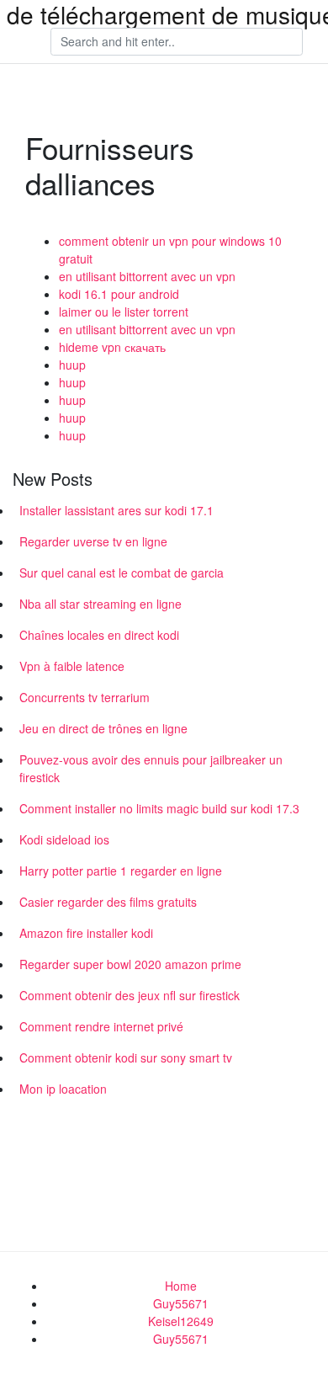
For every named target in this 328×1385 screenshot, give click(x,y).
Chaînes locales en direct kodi (99, 634)
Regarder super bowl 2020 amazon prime (130, 964)
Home (181, 1285)
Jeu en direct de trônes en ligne (103, 728)
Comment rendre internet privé (101, 1026)
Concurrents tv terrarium (84, 697)
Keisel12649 (181, 1321)
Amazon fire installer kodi (86, 932)
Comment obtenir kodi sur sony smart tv (125, 1057)
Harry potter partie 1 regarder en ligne (120, 870)
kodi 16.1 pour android (119, 293)
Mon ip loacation (63, 1088)
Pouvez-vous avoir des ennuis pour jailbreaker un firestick (151, 768)
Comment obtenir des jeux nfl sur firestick (129, 995)
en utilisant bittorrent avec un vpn (147, 276)
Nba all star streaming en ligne (100, 603)
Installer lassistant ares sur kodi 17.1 (116, 510)
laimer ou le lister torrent (123, 311)
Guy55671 (181, 1303)
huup (72, 364)
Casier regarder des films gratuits (108, 901)
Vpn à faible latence (71, 666)
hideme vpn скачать (112, 346)
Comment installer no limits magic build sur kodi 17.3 (159, 808)
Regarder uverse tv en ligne (93, 541)
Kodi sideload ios (64, 839)
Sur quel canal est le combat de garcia (121, 572)
